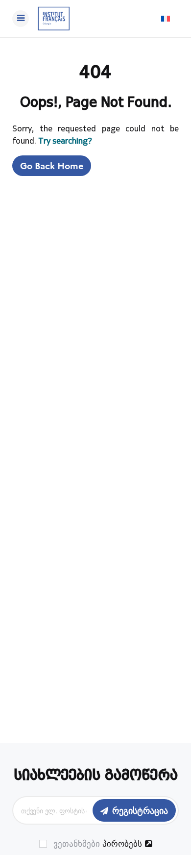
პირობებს (122, 843)
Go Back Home (51, 165)
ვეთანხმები (96, 843)
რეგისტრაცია (140, 810)
